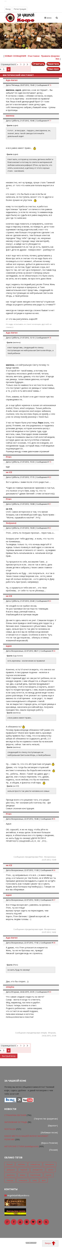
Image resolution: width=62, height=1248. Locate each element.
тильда (10, 1180)
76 (50, 85)
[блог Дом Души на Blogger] (33, 1222)
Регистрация (20, 9)
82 (50, 528)
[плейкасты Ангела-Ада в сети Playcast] (40, 1222)
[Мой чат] (15, 1211)
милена (10, 115)
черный (23, 1169)
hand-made (35, 1175)
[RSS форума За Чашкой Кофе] (46, 1222)
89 (50, 992)
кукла (48, 1175)
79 (50, 462)
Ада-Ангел (11, 80)
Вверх (48, 1243)
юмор (22, 1175)
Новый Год (35, 1164)
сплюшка (23, 1180)
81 (50, 504)
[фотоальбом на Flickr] (27, 1222)
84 (54, 651)
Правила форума (50, 56)
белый (10, 1164)
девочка (11, 1175)
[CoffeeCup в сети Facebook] (14, 1222)
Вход (7, 9)
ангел (50, 1169)
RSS (57, 58)
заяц (34, 1180)
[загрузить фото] (10, 1101)
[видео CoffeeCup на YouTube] (20, 1222)
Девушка (11, 1169)
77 (50, 120)
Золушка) (11, 523)
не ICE (9, 472)
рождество (38, 1169)
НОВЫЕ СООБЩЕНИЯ (15, 56)
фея (43, 1180)
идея (9, 646)
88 (54, 942)
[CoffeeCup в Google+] (7, 1222)
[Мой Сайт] (15, 1202)
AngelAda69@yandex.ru (18, 1195)
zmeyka (10, 987)
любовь (21, 1164)
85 (54, 819)
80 (50, 477)
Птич (8, 457)
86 (54, 870)
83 (50, 601)
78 (50, 337)
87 (54, 900)
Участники (34, 56)
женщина (49, 1164)
